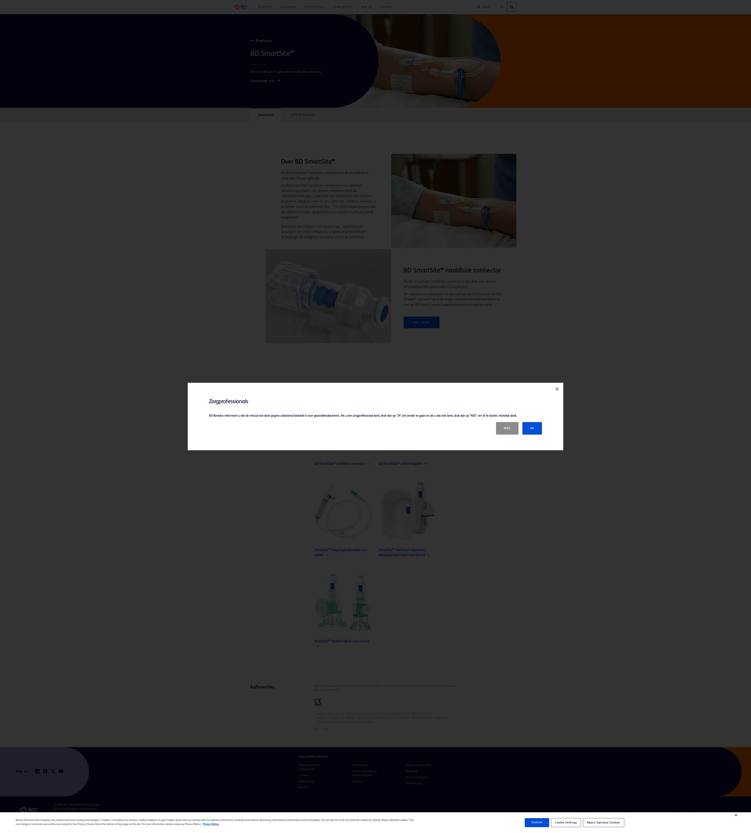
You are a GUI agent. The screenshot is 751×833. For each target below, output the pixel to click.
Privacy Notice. (211, 824)
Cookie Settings (566, 822)
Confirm (537, 822)
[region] (375, 822)
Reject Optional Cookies (603, 822)
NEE (507, 428)
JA (532, 428)
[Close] (736, 815)
